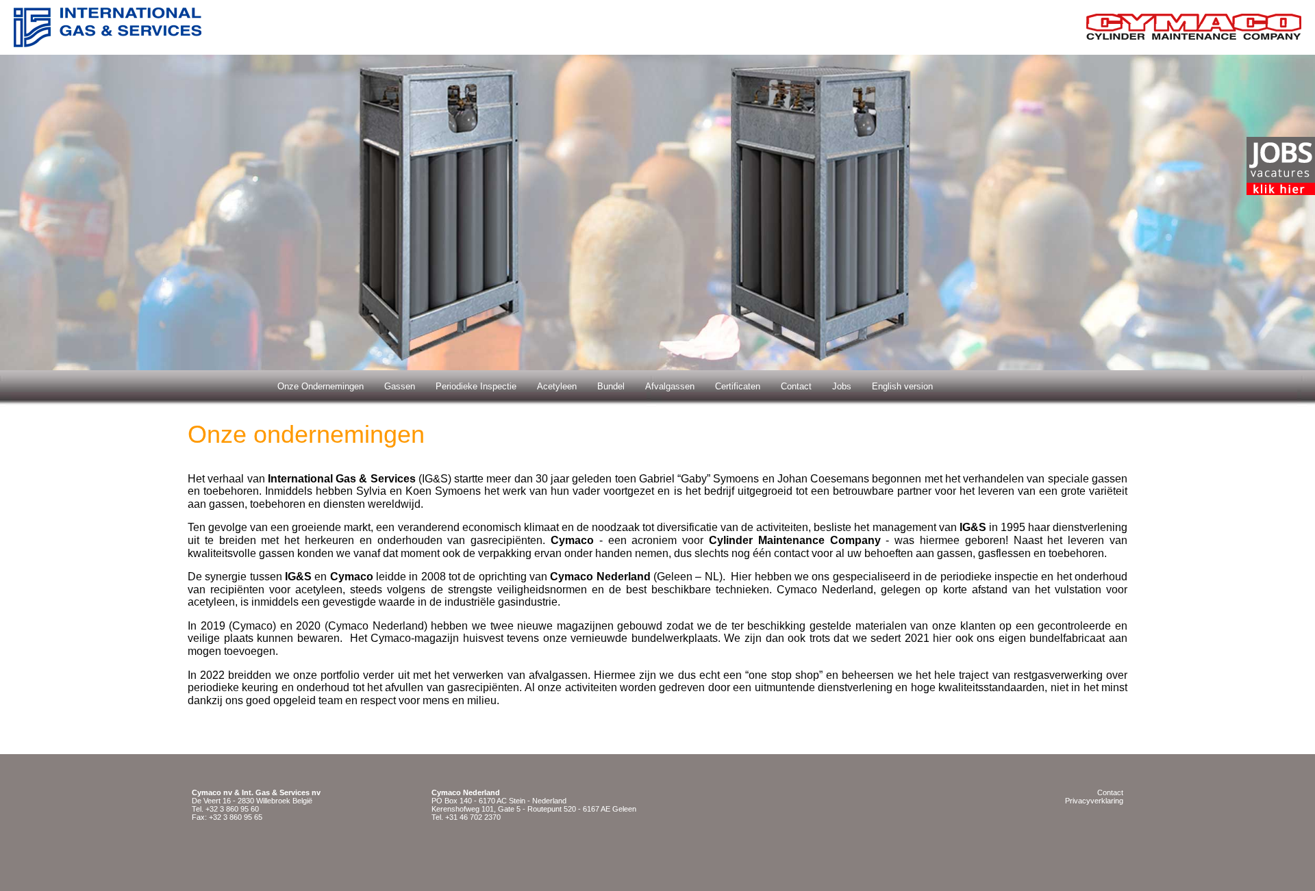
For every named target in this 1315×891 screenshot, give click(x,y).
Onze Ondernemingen (320, 386)
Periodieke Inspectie (476, 386)
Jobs (841, 386)
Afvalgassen (669, 386)
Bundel (611, 386)
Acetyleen (557, 386)
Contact (796, 386)
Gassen (399, 386)
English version (902, 386)
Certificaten (737, 386)
